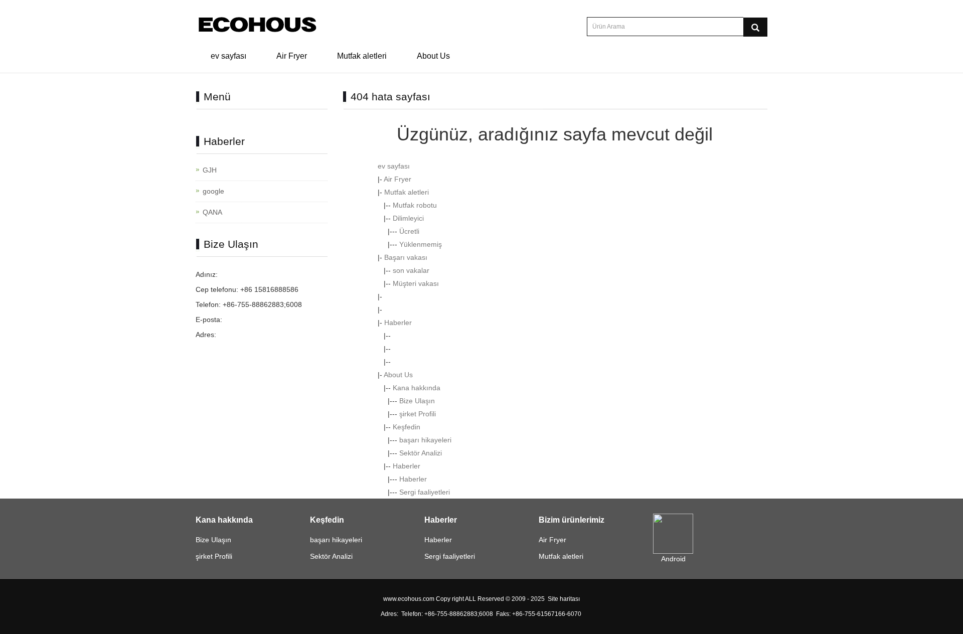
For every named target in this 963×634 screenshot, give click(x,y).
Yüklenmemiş (420, 244)
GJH (210, 170)
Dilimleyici (408, 218)
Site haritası (564, 598)
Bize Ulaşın (417, 401)
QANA (212, 212)
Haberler (398, 323)
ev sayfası (228, 56)
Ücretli (409, 231)
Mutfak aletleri (362, 56)
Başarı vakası (405, 257)
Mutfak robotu (415, 205)
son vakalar (411, 270)
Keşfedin (406, 427)
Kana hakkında (416, 388)
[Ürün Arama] (755, 27)
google (213, 191)
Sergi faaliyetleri (424, 492)
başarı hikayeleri (425, 440)
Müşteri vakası (416, 283)
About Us (433, 56)
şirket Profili (417, 414)
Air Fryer (291, 56)
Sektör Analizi (420, 453)
